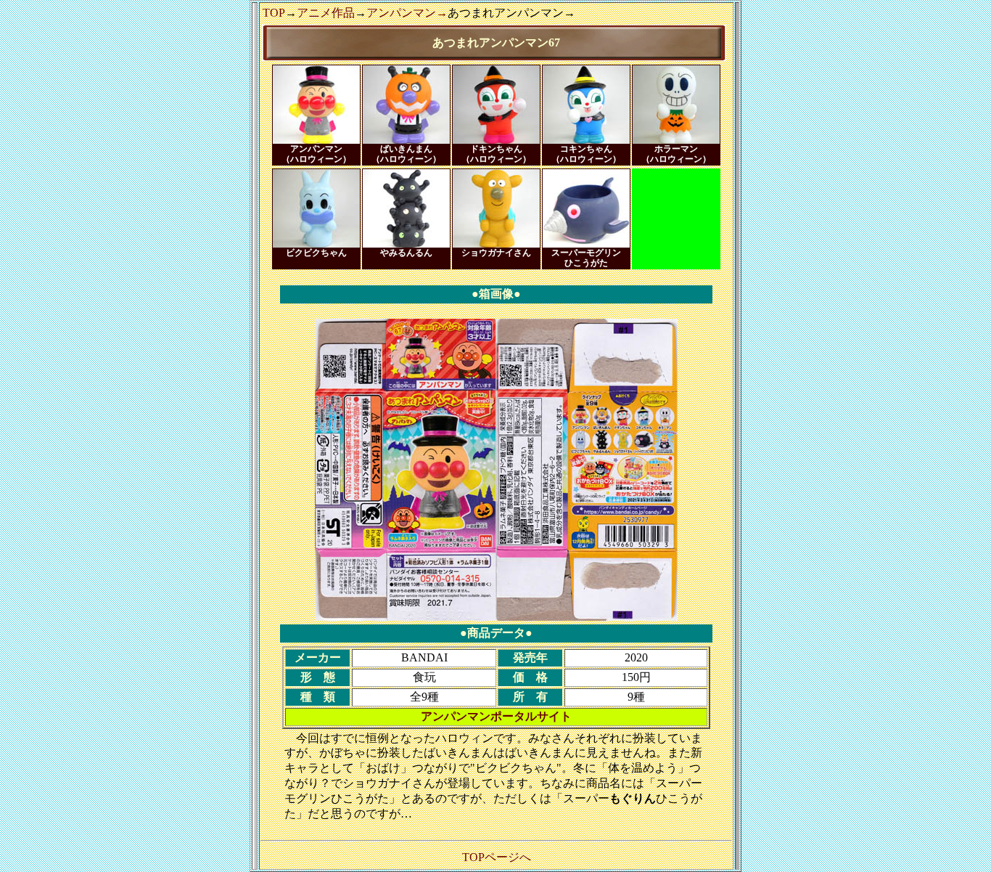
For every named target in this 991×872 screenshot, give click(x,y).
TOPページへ (496, 857)
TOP (274, 13)
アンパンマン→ (407, 13)
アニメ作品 (326, 13)
